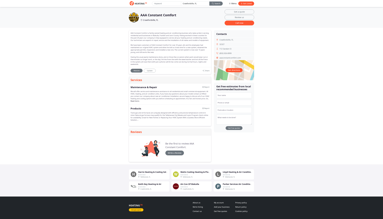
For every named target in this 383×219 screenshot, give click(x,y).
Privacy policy (241, 202)
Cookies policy (241, 211)
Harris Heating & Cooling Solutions (155, 172)
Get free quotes (234, 128)
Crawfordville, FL (150, 20)
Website (137, 71)
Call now (239, 23)
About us (196, 202)
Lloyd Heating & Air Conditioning (239, 172)
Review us (239, 17)
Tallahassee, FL (145, 177)
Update (150, 71)
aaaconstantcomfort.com (230, 58)
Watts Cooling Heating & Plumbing (197, 172)
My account (219, 202)
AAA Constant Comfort (158, 15)
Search (217, 3)
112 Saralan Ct (225, 49)
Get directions (234, 70)
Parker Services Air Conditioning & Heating (244, 184)
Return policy (240, 207)
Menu (234, 3)
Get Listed (247, 3)
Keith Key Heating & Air (149, 184)
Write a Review (174, 153)
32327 (221, 44)
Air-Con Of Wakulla (189, 184)
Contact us (197, 211)
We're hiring (198, 207)
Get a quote (239, 11)
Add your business (222, 207)
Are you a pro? (136, 210)
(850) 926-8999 (225, 53)
